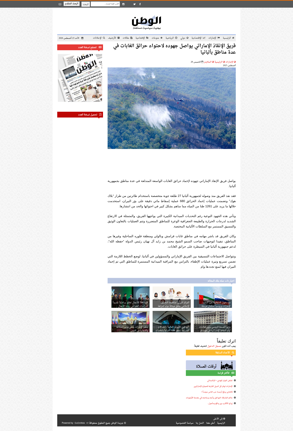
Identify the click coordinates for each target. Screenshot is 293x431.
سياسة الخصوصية (185, 423)
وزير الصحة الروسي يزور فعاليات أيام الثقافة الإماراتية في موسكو (214, 329)
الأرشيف (112, 38)
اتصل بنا (200, 423)
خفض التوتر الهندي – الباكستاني (220, 380)
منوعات (156, 38)
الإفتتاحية (140, 38)
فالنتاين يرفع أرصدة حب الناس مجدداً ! (217, 392)
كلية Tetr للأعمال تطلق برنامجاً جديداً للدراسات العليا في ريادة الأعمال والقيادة (130, 306)
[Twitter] (134, 4)
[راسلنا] (60, 4)
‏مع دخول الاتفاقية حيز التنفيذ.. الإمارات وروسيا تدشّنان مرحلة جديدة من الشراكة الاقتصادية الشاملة (212, 306)
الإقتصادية (197, 38)
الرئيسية (227, 38)
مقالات (126, 38)
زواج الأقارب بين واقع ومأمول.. (220, 403)
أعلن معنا (210, 423)
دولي (183, 38)
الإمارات (212, 38)
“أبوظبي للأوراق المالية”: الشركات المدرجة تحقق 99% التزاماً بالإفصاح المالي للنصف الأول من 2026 (172, 330)
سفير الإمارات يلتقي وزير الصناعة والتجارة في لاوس (132, 329)
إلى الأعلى (218, 419)
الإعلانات (97, 38)
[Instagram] (123, 4)
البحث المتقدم (71, 4)
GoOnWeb (80, 423)
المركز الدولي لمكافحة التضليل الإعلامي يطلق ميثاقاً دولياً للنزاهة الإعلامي (173, 306)
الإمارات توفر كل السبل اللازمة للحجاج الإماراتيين (213, 386)
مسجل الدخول (214, 346)
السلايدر (207, 62)
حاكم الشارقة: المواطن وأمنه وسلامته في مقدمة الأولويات (209, 398)
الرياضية (170, 38)
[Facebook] (140, 4)
